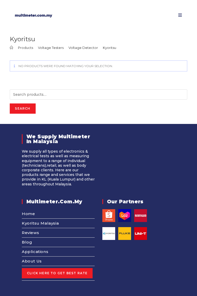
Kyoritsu (109, 48)
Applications (35, 251)
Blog (27, 242)
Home (28, 213)
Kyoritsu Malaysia (40, 223)
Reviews (30, 232)
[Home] (11, 48)
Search (22, 108)
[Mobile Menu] (178, 15)
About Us (32, 261)
